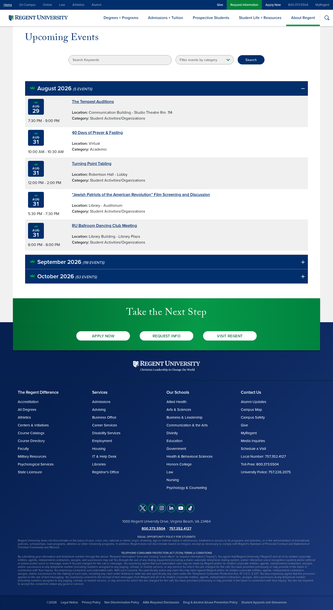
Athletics (78, 5)
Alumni (96, 5)
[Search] (327, 17)
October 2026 (67, 276)
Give (220, 5)
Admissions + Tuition (165, 17)
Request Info (167, 336)
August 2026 (64, 88)
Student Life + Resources (260, 17)
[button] (166, 88)
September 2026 (70, 262)
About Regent (303, 17)
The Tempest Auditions (93, 101)
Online (47, 5)
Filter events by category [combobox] (198, 60)
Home (8, 5)
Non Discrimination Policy (121, 602)
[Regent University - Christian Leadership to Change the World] (166, 366)
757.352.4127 (180, 528)
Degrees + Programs (121, 17)
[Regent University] (37, 17)
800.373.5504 (298, 5)
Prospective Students (211, 17)
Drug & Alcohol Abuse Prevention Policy (210, 602)
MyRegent (322, 5)
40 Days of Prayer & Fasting (97, 132)
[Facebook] (152, 508)
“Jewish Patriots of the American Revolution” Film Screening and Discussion (141, 194)
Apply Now (273, 5)
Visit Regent (230, 336)
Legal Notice (69, 602)
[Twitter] (142, 508)
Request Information (244, 5)
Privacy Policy (91, 602)
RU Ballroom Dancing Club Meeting (104, 225)
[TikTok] (190, 508)
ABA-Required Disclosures (161, 602)
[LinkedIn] (171, 508)
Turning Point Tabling (91, 163)
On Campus (27, 5)
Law (62, 5)
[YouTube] (180, 508)
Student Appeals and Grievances (264, 602)
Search (251, 60)
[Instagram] (161, 508)
